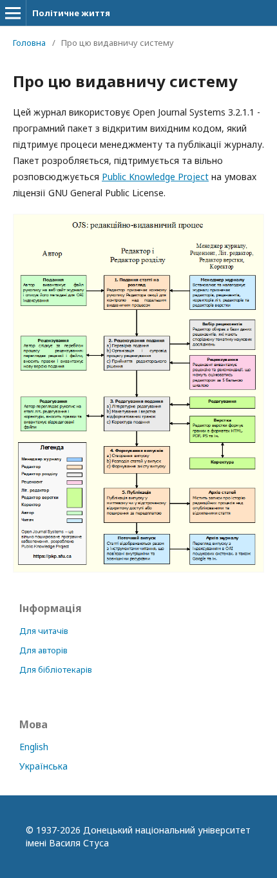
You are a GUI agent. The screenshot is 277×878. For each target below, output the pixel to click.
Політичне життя (71, 13)
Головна (29, 42)
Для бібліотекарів (55, 669)
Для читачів (43, 631)
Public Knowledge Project (155, 176)
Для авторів (43, 650)
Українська (43, 766)
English (33, 746)
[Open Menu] (13, 13)
